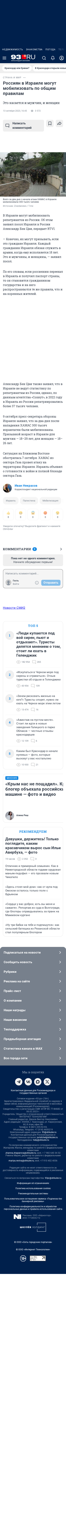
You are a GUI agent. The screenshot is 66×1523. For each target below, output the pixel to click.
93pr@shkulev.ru (53, 1178)
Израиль (11, 500)
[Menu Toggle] (4, 58)
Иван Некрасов (26, 485)
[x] (47, 1081)
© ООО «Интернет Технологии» (33, 1249)
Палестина (29, 500)
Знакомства (34, 49)
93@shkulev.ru (49, 1132)
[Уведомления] (52, 58)
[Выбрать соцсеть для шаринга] (59, 123)
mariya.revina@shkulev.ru (21, 1160)
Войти (16, 584)
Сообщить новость (18, 962)
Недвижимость (12, 49)
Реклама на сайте (17, 981)
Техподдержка (15, 1029)
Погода (50, 49)
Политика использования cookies (33, 1188)
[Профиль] (61, 58)
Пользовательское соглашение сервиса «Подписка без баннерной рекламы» (33, 1200)
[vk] (28, 1081)
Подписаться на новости (22, 952)
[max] (37, 1081)
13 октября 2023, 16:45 (15, 111)
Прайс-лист (12, 991)
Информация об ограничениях (33, 1183)
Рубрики (10, 972)
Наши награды (14, 1010)
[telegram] (18, 1081)
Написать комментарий (22, 126)
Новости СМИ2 (14, 608)
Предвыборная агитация (22, 1039)
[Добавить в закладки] (50, 123)
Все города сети (15, 1058)
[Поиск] (44, 58)
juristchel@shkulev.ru (47, 1137)
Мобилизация (50, 500)
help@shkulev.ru (41, 1140)
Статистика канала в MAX (23, 1048)
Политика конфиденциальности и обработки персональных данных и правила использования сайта (33, 1207)
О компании (13, 1000)
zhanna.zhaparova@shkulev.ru (21, 1153)
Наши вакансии (15, 1020)
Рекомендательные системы (33, 1193)
